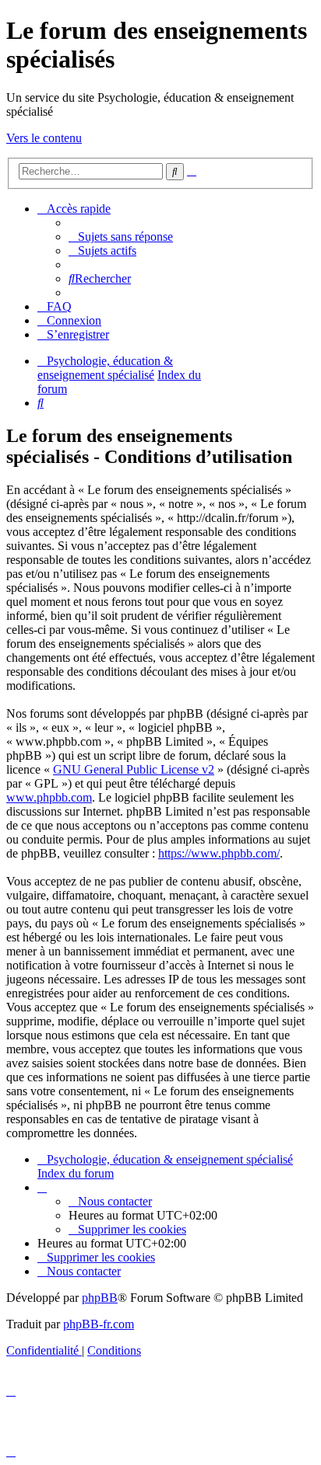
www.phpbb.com (49, 797)
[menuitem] (121, 236)
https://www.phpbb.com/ (219, 853)
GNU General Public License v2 (133, 769)
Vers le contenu (44, 137)
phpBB (100, 1297)
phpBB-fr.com (98, 1324)
